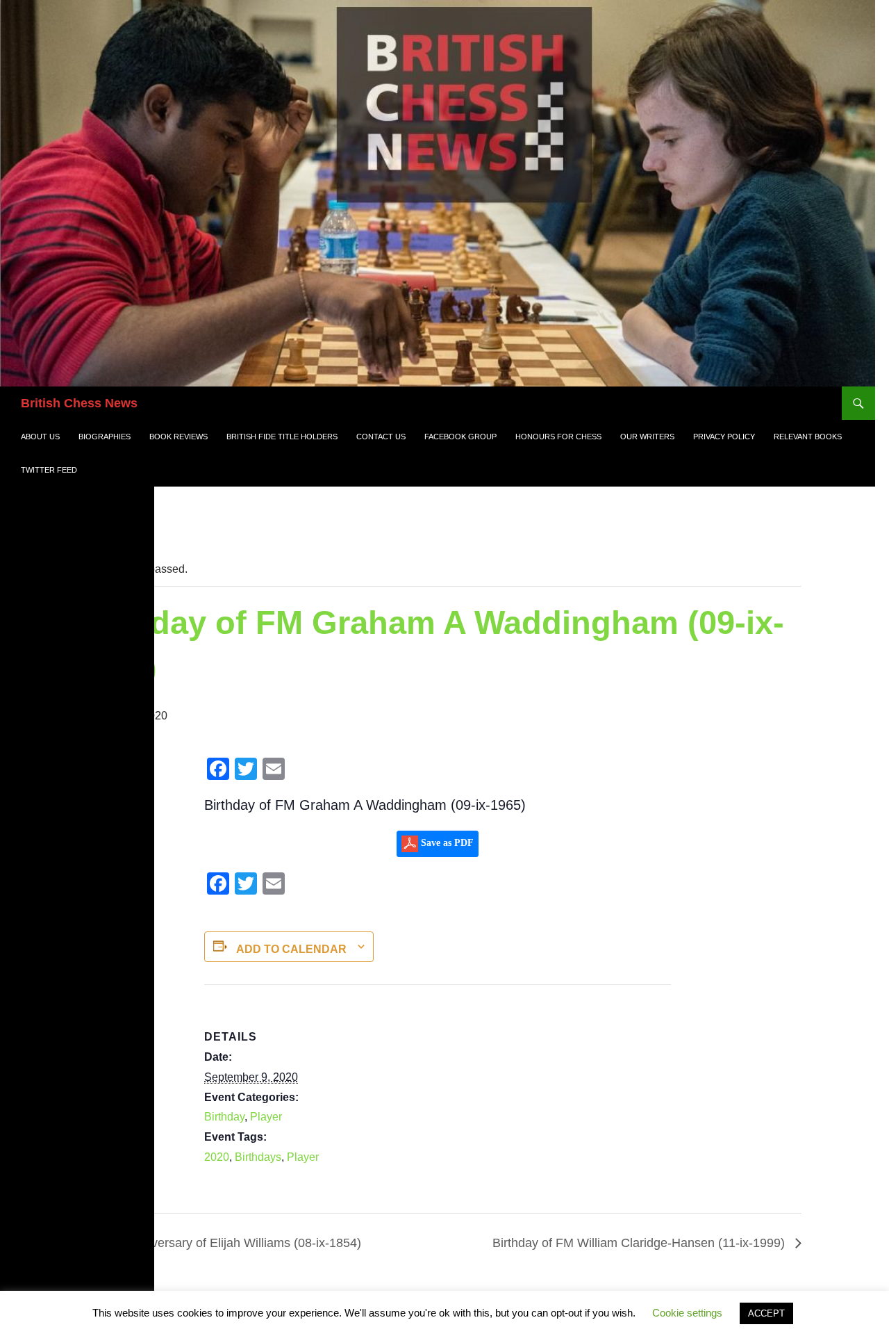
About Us (40, 436)
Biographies (104, 436)
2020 (216, 1157)
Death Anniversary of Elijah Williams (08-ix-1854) (224, 1243)
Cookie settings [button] (687, 1313)
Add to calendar (291, 949)
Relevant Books (808, 436)
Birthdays (258, 1157)
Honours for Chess (558, 436)
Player (266, 1117)
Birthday (224, 1117)
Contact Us (381, 436)
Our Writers (647, 436)
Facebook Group (460, 436)
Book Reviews (178, 436)
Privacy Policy (724, 436)
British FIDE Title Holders (282, 436)
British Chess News (79, 403)
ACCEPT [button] (766, 1313)
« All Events (109, 523)
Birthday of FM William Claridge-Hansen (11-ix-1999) (640, 1243)
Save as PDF (446, 843)
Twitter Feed (49, 470)
